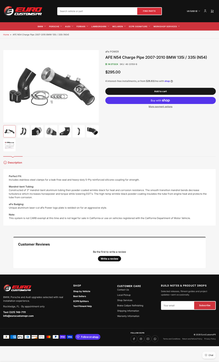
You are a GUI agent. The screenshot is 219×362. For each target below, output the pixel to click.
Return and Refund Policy (192, 339)
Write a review (109, 258)
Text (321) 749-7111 (14, 312)
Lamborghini (98, 26)
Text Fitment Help (82, 306)
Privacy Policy (210, 339)
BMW (40, 26)
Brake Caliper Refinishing (130, 305)
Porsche (54, 26)
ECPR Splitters (81, 301)
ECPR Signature (138, 26)
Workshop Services (165, 26)
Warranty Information (128, 316)
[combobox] (109, 11)
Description (15, 162)
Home (6, 34)
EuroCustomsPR (208, 334)
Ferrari (80, 26)
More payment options (160, 106)
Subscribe (204, 305)
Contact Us (123, 289)
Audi (67, 26)
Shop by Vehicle (81, 291)
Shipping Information (128, 310)
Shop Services (124, 300)
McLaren (117, 26)
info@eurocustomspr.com (18, 315)
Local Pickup (124, 295)
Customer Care (129, 286)
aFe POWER (112, 51)
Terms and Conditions (171, 339)
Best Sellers (79, 296)
